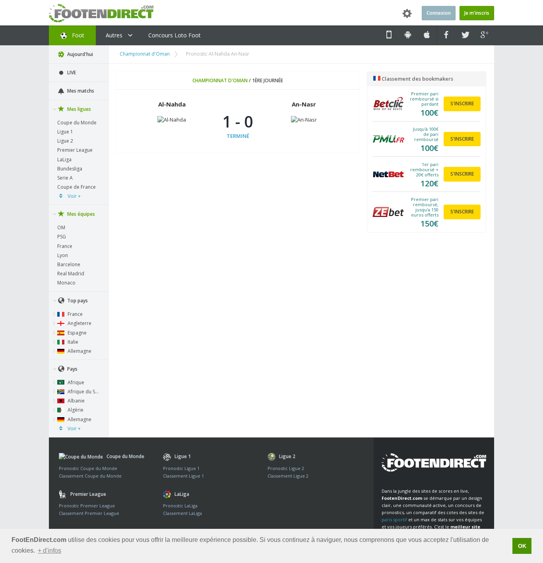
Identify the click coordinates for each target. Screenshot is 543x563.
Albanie (75, 400)
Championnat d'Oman (145, 53)
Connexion (439, 13)
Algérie (74, 409)
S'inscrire (462, 103)
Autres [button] (115, 35)
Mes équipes (80, 214)
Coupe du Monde (77, 122)
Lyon (62, 255)
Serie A (65, 177)
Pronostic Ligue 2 (286, 468)
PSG (61, 236)
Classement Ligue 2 (288, 476)
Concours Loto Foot (174, 35)
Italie (72, 342)
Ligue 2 (65, 140)
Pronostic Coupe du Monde (88, 468)
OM (61, 227)
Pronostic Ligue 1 (181, 468)
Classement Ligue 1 (183, 476)
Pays (72, 369)
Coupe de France (76, 187)
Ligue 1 (65, 131)
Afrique (75, 382)
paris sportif (394, 519)
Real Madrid (70, 273)
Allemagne (78, 351)
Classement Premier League (89, 513)
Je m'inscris (476, 13)
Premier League (75, 150)
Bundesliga (69, 168)
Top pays (77, 300)
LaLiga (64, 159)
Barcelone (68, 264)
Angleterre (78, 323)
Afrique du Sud (83, 391)
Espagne (76, 332)
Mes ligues (78, 109)
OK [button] (522, 546)
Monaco (66, 282)
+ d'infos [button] (49, 550)
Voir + (73, 196)
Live (71, 72)
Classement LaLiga (182, 513)
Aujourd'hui (79, 54)
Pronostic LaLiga (180, 506)
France (64, 246)
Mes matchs (80, 90)
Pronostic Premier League (87, 506)
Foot (77, 35)
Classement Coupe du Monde (90, 476)
